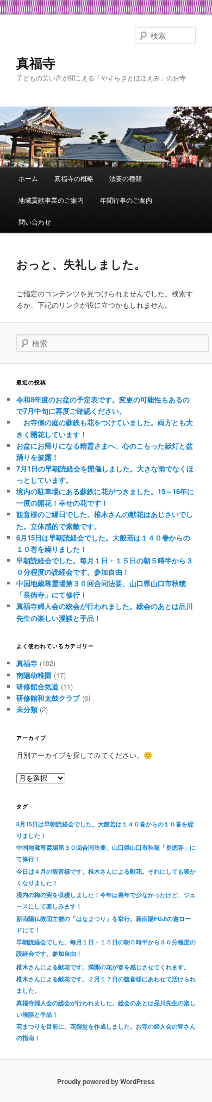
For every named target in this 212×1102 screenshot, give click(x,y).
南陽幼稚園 (34, 675)
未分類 (27, 709)
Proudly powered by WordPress (106, 1081)
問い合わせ (34, 221)
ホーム (28, 178)
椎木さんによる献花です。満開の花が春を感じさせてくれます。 (103, 967)
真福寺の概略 (73, 178)
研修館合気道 (37, 686)
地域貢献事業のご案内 (51, 199)
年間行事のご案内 (126, 199)
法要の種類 (125, 178)
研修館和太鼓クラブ (48, 698)
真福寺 (35, 62)
